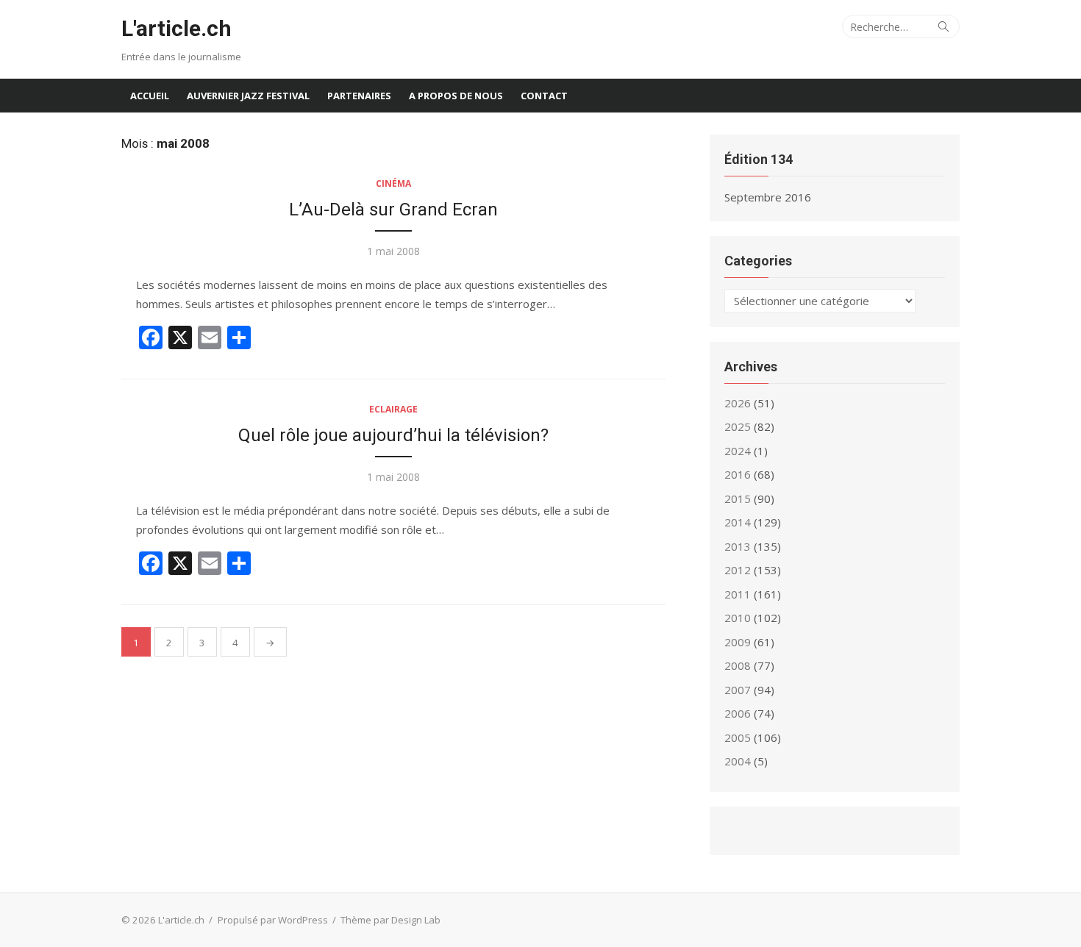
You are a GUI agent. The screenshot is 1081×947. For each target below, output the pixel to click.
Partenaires (359, 95)
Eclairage (393, 409)
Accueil (149, 95)
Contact (544, 95)
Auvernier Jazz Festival (248, 95)
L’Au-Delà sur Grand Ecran (393, 209)
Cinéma (393, 183)
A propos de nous (456, 95)
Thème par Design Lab (390, 919)
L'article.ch (176, 28)
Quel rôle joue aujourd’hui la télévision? (393, 435)
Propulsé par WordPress (273, 919)
